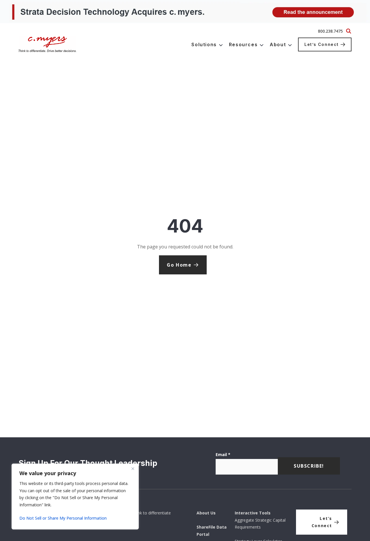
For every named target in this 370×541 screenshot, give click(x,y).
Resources (243, 44)
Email (223, 454)
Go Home (179, 265)
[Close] (132, 468)
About (278, 44)
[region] (75, 496)
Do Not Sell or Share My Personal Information (63, 518)
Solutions (204, 44)
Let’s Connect (321, 44)
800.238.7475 (330, 31)
